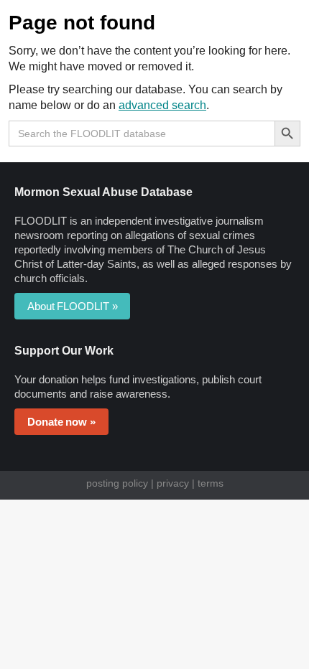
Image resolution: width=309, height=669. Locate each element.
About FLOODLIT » (72, 306)
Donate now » (61, 422)
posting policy (117, 483)
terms (210, 483)
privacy (173, 483)
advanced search (162, 105)
